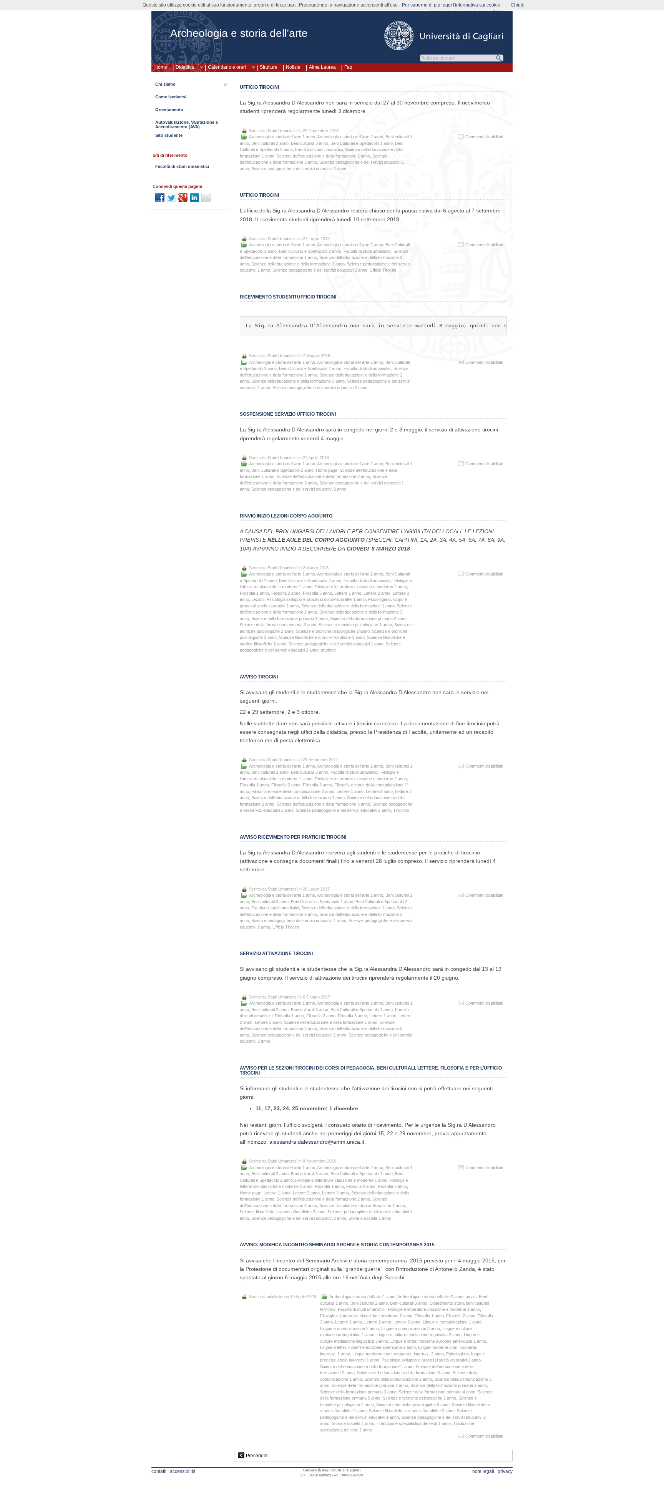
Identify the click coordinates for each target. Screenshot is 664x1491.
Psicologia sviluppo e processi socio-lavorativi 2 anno (431, 1360)
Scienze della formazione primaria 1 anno (289, 618)
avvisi (471, 1296)
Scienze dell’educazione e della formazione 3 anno (298, 264)
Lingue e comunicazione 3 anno (410, 1328)
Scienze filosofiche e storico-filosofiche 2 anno (282, 1211)
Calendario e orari (227, 67)
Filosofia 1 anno (254, 593)
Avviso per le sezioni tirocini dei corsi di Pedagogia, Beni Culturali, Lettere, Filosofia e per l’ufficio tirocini (371, 1070)
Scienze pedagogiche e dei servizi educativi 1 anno (336, 644)
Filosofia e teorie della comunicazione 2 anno (292, 791)
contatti (158, 1471)
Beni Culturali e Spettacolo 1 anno (361, 143)
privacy (505, 1471)
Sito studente (169, 135)
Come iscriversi (170, 97)
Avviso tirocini (259, 677)
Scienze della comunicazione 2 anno (398, 1379)
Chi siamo (165, 84)
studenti (328, 650)
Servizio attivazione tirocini (276, 953)
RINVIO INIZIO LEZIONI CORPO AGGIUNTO (286, 516)
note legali (483, 1471)
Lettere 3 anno (268, 1022)
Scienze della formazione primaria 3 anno (278, 624)
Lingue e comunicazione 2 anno (349, 1328)
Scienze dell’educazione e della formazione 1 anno (348, 606)
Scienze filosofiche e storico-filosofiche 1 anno (322, 637)
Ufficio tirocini (259, 87)
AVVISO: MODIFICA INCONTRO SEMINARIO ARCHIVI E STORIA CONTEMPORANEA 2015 (337, 1244)
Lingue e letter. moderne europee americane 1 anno (438, 1341)
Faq (348, 67)
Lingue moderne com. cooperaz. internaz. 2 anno (398, 1354)
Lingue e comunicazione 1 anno (452, 1322)
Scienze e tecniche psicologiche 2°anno (333, 631)
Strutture (268, 67)
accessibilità (183, 1471)
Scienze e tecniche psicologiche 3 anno (413, 1404)
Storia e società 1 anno (370, 1218)
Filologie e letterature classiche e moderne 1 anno (341, 1180)
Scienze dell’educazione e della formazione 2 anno (323, 156)
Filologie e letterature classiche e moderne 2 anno (361, 586)
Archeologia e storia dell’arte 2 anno (350, 136)
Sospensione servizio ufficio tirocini (288, 414)
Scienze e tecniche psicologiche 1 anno (355, 624)
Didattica (185, 67)
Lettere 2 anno (377, 593)
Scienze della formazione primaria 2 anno (368, 618)
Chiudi (518, 5)
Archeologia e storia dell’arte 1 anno (282, 136)
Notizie (293, 67)
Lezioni (257, 599)
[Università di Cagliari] (444, 35)
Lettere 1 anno (347, 593)
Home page (326, 470)
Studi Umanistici (282, 130)
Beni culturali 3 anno (309, 143)
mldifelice (276, 1296)
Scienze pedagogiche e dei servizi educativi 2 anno (298, 168)
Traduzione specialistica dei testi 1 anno (414, 1423)
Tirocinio (401, 810)
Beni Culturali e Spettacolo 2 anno (310, 251)
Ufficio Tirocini (259, 195)
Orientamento (169, 109)
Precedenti (257, 1455)
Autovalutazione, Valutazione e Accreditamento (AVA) (186, 124)
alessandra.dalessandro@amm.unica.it (316, 1142)
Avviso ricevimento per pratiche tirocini (293, 837)
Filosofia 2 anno (285, 593)
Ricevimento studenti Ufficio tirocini (288, 297)
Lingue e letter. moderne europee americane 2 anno (368, 1347)
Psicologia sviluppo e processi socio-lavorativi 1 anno (316, 599)
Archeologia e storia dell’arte (239, 33)
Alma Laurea (322, 67)
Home (160, 67)
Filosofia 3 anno (317, 593)
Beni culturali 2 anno (270, 143)
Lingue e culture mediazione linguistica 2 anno (419, 1334)
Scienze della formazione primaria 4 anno (437, 1392)
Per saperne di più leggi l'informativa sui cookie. (451, 5)
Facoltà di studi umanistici (319, 149)
